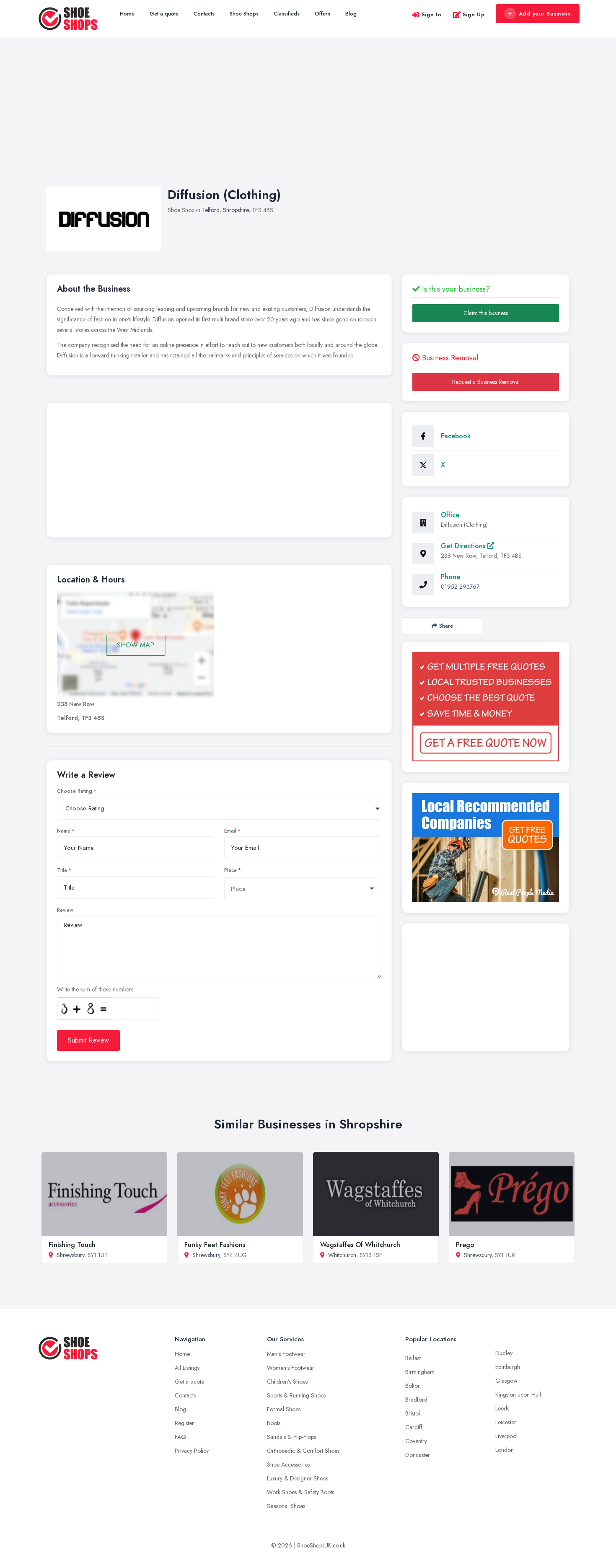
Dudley (503, 1353)
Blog (351, 14)
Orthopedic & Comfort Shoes (303, 1450)
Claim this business (485, 313)
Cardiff (413, 1427)
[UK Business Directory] (485, 847)
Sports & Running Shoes (296, 1395)
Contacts (204, 14)
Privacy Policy (192, 1450)
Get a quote (164, 14)
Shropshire (235, 210)
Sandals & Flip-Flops (291, 1437)
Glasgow (506, 1380)
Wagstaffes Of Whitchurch (360, 1245)
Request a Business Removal (486, 382)
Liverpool (506, 1436)
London (504, 1450)
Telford (211, 210)
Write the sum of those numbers (95, 989)
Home (127, 14)
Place (230, 870)
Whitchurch (342, 1255)
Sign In (432, 14)
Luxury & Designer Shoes (297, 1478)
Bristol (412, 1413)
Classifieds (287, 14)
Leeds (502, 1408)
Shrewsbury (70, 1255)
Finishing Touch (72, 1245)
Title (62, 870)
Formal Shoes (283, 1409)
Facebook (456, 436)
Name (63, 831)
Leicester (505, 1422)
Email (230, 831)
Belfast (413, 1358)
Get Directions (464, 546)
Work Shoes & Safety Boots (300, 1492)
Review (65, 910)
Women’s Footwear (290, 1368)
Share (446, 626)
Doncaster (417, 1455)
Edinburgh (507, 1367)
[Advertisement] (308, 120)
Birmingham (420, 1372)
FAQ (180, 1437)
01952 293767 (460, 586)
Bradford (416, 1399)
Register (184, 1423)
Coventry (416, 1441)
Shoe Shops (244, 14)
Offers (322, 14)
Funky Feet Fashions (214, 1245)
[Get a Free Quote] (485, 706)
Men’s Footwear (286, 1354)
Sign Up (474, 14)
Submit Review (88, 1040)
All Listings (187, 1368)
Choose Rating (74, 791)
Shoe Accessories (288, 1464)
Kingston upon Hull (518, 1394)
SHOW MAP (135, 645)
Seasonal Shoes (286, 1506)
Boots (273, 1423)
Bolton (413, 1386)
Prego (465, 1245)
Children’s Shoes (287, 1381)
